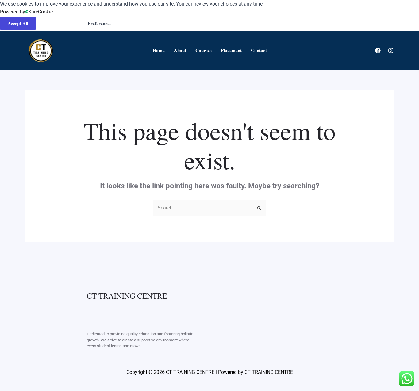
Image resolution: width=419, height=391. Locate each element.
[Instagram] (391, 50)
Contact (259, 50)
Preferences (99, 23)
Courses (203, 50)
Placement (231, 50)
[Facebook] (378, 50)
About (180, 50)
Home (158, 50)
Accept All (18, 23)
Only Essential (58, 23)
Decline (134, 23)
